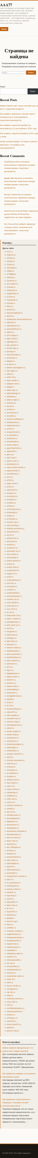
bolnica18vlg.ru (13, 689)
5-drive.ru (11, 297)
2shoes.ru (11, 277)
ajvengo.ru (11, 351)
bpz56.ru (10, 699)
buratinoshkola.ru (14, 709)
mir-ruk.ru (11, 963)
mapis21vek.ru (13, 944)
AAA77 (6, 5)
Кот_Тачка (8, 224)
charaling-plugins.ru (15, 744)
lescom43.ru (12, 912)
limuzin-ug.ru (12, 921)
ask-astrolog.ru (13, 525)
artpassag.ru (12, 512)
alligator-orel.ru (13, 384)
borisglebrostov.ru (14, 696)
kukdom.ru (11, 892)
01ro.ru (10, 252)
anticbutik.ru (12, 438)
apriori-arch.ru (13, 461)
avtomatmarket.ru (14, 596)
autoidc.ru (11, 545)
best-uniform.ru (13, 661)
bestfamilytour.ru (14, 657)
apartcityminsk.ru (14, 448)
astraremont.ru (13, 532)
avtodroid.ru (12, 586)
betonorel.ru (12, 664)
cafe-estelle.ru (13, 715)
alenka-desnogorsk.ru (16, 368)
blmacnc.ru (11, 683)
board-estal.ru (13, 686)
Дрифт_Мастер (10, 178)
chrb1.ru (10, 757)
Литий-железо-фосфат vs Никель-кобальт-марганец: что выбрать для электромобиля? (19, 144)
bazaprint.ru (12, 631)
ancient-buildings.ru (15, 419)
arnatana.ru (11, 499)
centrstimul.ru (12, 741)
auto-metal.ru (12, 554)
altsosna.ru (11, 403)
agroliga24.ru (12, 342)
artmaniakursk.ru (14, 509)
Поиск (2, 87)
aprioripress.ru (13, 464)
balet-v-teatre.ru (14, 619)
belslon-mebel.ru (14, 648)
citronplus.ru (12, 770)
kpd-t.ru (10, 879)
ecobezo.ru (11, 854)
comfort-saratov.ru (15, 805)
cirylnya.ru (11, 767)
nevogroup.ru (12, 989)
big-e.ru (10, 670)
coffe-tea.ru (12, 799)
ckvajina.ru (11, 776)
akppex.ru (11, 361)
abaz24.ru (11, 310)
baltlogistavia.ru (13, 622)
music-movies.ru (14, 986)
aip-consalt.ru (12, 345)
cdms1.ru (10, 728)
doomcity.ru (12, 844)
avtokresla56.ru (13, 593)
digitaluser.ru (12, 821)
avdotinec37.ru (13, 570)
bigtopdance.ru (13, 673)
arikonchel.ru (12, 490)
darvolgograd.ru (13, 818)
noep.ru (10, 995)
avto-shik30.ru (13, 603)
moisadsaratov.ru (14, 970)
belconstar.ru (12, 635)
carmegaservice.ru (14, 725)
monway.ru (11, 973)
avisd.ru (10, 577)
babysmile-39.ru (14, 615)
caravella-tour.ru (14, 718)
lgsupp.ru (10, 918)
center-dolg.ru (13, 734)
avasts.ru (10, 564)
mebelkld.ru (12, 950)
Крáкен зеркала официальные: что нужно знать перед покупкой (17, 1049)
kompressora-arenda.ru (17, 876)
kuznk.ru (10, 899)
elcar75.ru (11, 867)
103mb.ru (11, 261)
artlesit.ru (11, 506)
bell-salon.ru (12, 641)
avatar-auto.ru (13, 567)
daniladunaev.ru (13, 815)
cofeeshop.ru (12, 792)
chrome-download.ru (15, 760)
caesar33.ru (12, 712)
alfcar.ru (10, 374)
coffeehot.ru (12, 796)
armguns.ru (11, 493)
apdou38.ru (11, 451)
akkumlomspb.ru (14, 355)
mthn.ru (10, 982)
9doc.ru (10, 306)
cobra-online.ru (13, 789)
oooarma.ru (11, 1021)
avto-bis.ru (11, 583)
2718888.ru (11, 274)
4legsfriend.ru (12, 293)
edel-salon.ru (12, 860)
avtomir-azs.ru (13, 599)
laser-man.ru (12, 905)
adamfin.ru (11, 322)
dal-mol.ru (11, 812)
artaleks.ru (11, 503)
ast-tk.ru (10, 535)
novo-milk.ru (12, 1002)
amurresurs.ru (12, 413)
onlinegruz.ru (12, 1018)
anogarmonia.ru (13, 432)
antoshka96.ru (13, 442)
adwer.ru (10, 332)
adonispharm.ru (13, 326)
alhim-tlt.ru (11, 377)
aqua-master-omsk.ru (16, 467)
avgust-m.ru (12, 574)
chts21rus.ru (12, 764)
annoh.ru (10, 429)
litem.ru (10, 924)
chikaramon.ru (13, 751)
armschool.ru (12, 496)
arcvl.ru (10, 477)
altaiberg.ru (11, 396)
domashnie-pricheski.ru (17, 831)
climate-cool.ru (13, 780)
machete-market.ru (15, 931)
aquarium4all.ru (13, 471)
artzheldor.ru (12, 519)
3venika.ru (11, 287)
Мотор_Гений (10, 195)
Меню (4, 29)
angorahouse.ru (13, 425)
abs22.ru (10, 316)
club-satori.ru (12, 783)
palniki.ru (10, 1027)
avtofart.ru (11, 590)
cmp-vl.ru (11, 786)
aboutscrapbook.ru (15, 313)
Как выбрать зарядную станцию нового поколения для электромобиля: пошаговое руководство (17, 117)
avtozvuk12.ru (12, 606)
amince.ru (11, 409)
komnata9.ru (12, 873)
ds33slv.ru (11, 850)
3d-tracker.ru (12, 284)
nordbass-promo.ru (15, 999)
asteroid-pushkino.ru (15, 528)
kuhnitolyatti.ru (13, 886)
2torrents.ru (12, 281)
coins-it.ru (11, 802)
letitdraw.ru (11, 915)
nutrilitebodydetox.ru (15, 1008)
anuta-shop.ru (13, 445)
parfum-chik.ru (13, 1031)
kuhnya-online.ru (14, 889)
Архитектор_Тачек (12, 211)
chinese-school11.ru (15, 754)
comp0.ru (11, 809)
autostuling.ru (12, 557)
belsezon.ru (12, 644)
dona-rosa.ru (12, 841)
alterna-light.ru (13, 400)
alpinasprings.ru (13, 393)
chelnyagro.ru (12, 747)
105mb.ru (11, 265)
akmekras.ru (12, 358)
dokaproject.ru (13, 828)
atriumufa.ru (12, 541)
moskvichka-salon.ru (15, 976)
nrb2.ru (10, 1005)
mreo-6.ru (11, 979)
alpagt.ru (10, 387)
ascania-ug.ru (12, 522)
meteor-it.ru (12, 957)
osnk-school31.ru (14, 1024)
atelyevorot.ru (12, 538)
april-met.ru (12, 458)
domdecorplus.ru (14, 834)
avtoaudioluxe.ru (14, 580)
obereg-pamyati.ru (14, 1011)
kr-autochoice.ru (13, 883)
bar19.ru (10, 628)
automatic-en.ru (13, 551)
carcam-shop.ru (13, 722)
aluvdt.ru (10, 406)
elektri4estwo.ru (13, 870)
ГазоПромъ (9, 162)
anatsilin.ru (11, 416)
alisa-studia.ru (13, 380)
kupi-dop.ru (11, 895)
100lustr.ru (11, 255)
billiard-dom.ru (13, 677)
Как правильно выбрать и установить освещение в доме (18, 1075)
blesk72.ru (11, 680)
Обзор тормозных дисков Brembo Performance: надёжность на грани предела (21, 214)
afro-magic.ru (12, 335)
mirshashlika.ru (13, 966)
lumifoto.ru (11, 928)
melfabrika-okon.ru (15, 953)
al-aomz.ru (11, 364)
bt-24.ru (10, 706)
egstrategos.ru (13, 863)
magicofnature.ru (14, 934)
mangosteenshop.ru (15, 937)
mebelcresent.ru (13, 947)
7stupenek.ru (12, 300)
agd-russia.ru (12, 338)
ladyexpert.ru (12, 902)
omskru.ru (11, 1015)
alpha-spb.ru (12, 390)
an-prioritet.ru (12, 435)
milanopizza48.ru (14, 960)
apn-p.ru (10, 454)
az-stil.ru (10, 612)
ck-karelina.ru (12, 773)
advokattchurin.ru (14, 329)
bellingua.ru (12, 638)
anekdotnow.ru (13, 422)
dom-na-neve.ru (14, 838)
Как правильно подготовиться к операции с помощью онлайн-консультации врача (16, 1102)
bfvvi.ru (10, 667)
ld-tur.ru (10, 908)
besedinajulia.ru (13, 651)
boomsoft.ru (12, 693)
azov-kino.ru (12, 609)
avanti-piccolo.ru (14, 561)
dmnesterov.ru (13, 825)
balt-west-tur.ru (13, 625)
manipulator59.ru (14, 941)
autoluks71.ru (12, 548)
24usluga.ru (12, 268)
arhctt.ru (10, 487)
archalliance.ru (13, 474)
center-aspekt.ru (14, 731)
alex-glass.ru (12, 371)
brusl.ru (10, 702)
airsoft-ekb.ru (12, 348)
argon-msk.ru (12, 483)
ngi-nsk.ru (11, 992)
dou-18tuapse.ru (14, 847)
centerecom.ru (13, 738)
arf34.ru (10, 480)
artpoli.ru (10, 516)
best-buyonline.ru (14, 654)
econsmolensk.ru (14, 857)
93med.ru (11, 303)
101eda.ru (11, 258)
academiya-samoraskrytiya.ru (19, 319)
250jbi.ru (10, 271)
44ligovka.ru (12, 290)
